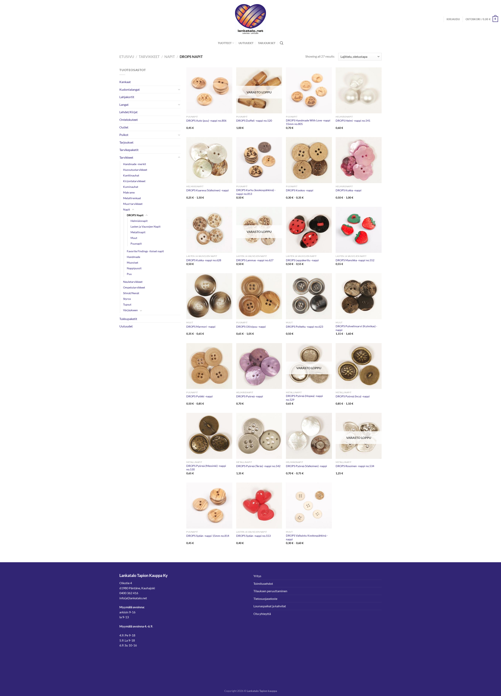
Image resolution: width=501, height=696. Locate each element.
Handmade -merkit (134, 164)
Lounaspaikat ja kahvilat (269, 606)
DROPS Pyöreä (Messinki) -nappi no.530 (206, 467)
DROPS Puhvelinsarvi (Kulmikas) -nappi (356, 328)
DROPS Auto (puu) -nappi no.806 (206, 120)
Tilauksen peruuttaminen (270, 591)
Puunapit (136, 243)
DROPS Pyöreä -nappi (249, 396)
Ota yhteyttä (262, 614)
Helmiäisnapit (139, 220)
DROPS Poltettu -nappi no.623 (304, 326)
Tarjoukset (267, 43)
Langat (124, 104)
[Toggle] (179, 89)
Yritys (257, 576)
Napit (169, 56)
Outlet (123, 127)
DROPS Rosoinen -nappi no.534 (355, 466)
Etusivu (126, 56)
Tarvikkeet (149, 56)
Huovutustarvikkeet (135, 169)
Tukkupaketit (128, 319)
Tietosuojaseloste (265, 598)
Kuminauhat (130, 186)
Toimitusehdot (263, 583)
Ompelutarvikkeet (134, 287)
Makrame (129, 192)
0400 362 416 (128, 593)
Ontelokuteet (128, 119)
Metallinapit (138, 232)
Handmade (133, 257)
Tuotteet (225, 43)
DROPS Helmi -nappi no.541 (353, 120)
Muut (134, 238)
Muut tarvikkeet (132, 203)
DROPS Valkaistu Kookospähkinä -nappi (307, 537)
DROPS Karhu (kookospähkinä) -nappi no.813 (256, 191)
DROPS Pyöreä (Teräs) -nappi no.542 (258, 466)
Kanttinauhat (131, 175)
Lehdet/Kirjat (128, 112)
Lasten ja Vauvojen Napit (145, 226)
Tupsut (127, 304)
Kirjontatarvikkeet (134, 181)
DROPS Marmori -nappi (200, 326)
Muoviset (132, 262)
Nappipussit (134, 268)
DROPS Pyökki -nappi (199, 396)
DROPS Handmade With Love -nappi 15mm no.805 (308, 122)
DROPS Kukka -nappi (348, 190)
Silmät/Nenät (131, 293)
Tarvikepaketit (129, 150)
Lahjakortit (126, 97)
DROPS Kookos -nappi (299, 190)
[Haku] (281, 43)
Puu (129, 274)
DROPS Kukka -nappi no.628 (203, 260)
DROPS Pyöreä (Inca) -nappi (353, 396)
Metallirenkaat (132, 198)
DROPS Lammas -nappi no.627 (254, 260)
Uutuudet (246, 43)
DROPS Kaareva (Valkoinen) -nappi (207, 190)
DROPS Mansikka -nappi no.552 (355, 260)
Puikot (123, 134)
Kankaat (125, 82)
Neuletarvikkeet (132, 281)
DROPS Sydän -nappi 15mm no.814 (207, 535)
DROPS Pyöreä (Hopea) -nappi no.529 (304, 397)
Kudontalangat (129, 89)
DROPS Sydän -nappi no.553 (253, 535)
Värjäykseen (130, 310)
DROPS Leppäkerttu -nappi (302, 260)
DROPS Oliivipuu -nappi (251, 326)
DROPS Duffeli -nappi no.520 (254, 120)
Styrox (127, 298)
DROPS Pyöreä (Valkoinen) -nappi (306, 466)
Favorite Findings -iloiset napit (145, 251)
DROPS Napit (135, 215)
